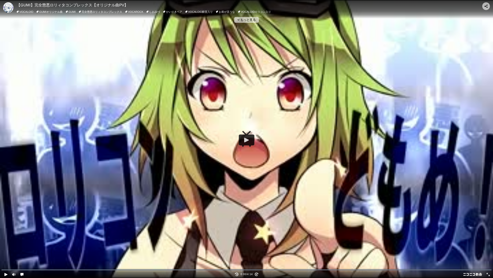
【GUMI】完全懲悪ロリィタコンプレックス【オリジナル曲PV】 (72, 5)
